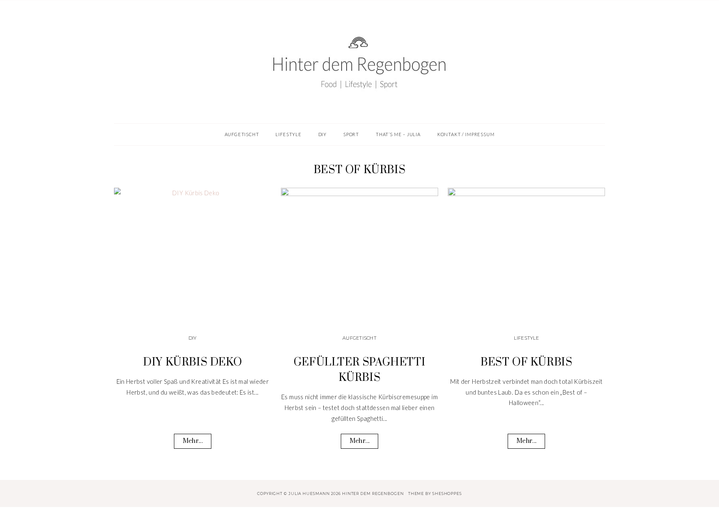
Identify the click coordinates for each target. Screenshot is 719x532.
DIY (192, 338)
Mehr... (193, 441)
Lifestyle (526, 338)
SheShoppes (447, 493)
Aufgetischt (359, 338)
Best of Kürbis (526, 362)
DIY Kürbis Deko (192, 362)
